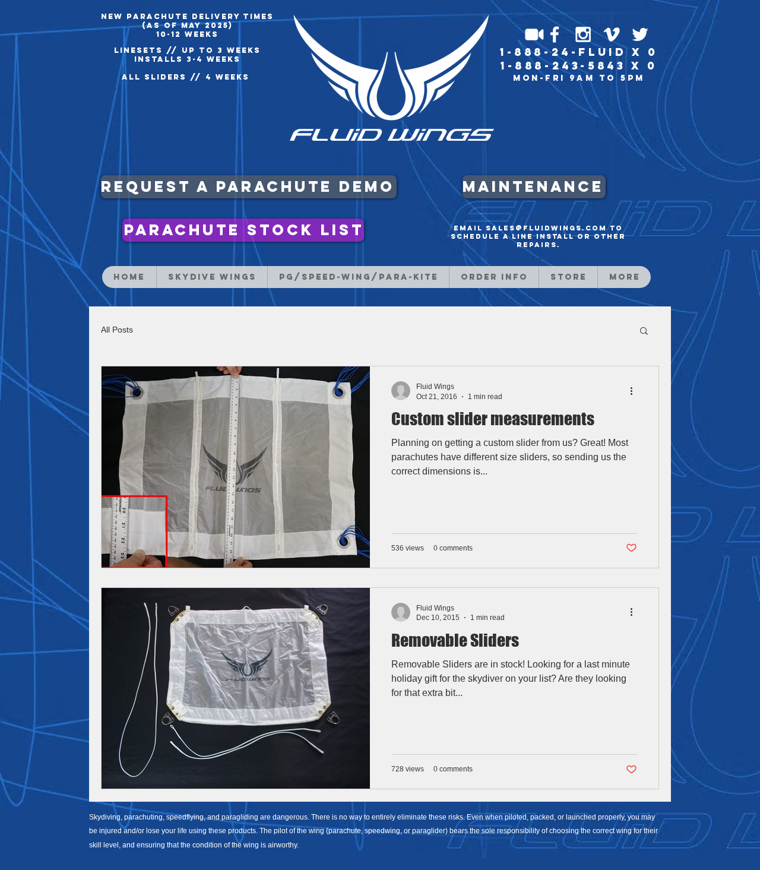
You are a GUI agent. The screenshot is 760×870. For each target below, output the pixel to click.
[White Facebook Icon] (554, 34)
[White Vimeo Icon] (611, 34)
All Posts (117, 329)
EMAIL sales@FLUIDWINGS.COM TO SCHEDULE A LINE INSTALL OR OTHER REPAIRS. (538, 236)
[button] (644, 331)
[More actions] (635, 391)
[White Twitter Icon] (640, 34)
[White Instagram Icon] (583, 34)
